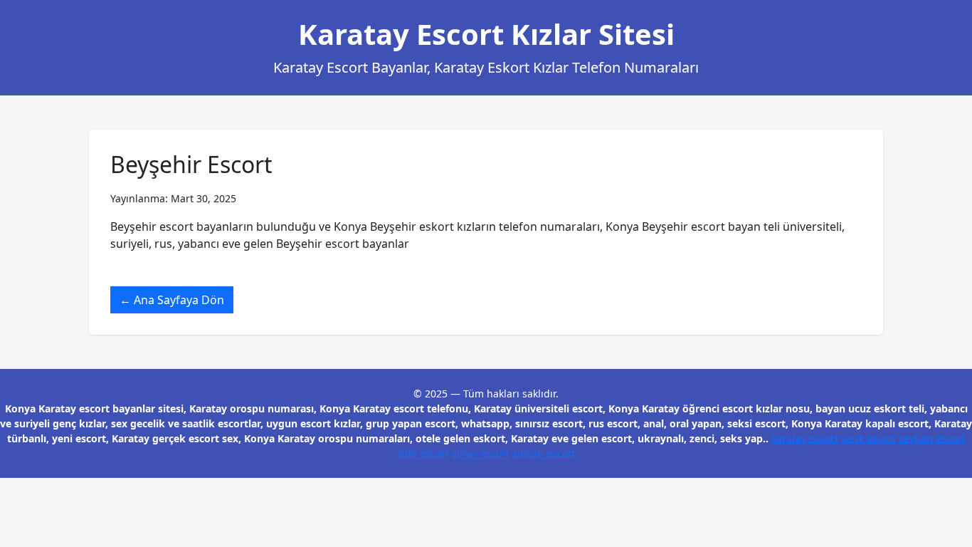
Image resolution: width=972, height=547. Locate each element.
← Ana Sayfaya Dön (172, 300)
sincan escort (544, 453)
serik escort (868, 438)
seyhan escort (932, 438)
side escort (423, 453)
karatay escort (804, 438)
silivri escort (480, 453)
